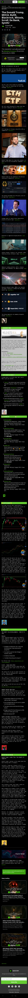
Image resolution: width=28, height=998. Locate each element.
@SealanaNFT (7, 420)
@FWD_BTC (7, 445)
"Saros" (6, 382)
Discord (3, 864)
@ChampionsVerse (9, 454)
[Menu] (26, 2)
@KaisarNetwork (8, 471)
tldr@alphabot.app (9, 365)
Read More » (10, 87)
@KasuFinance (10, 353)
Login (15, 1)
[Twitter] (8, 986)
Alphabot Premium (10, 51)
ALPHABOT (12, 416)
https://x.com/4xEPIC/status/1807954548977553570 (14, 357)
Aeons (21, 404)
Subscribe (21, 1)
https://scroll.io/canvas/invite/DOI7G (11, 686)
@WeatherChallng (9, 428)
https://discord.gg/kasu (16, 354)
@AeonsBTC (7, 464)
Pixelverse (13, 387)
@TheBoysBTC (8, 438)
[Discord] (15, 986)
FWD (6, 393)
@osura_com (7, 481)
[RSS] (19, 986)
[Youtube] (12, 986)
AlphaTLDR (4, 6)
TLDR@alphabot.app (19, 872)
